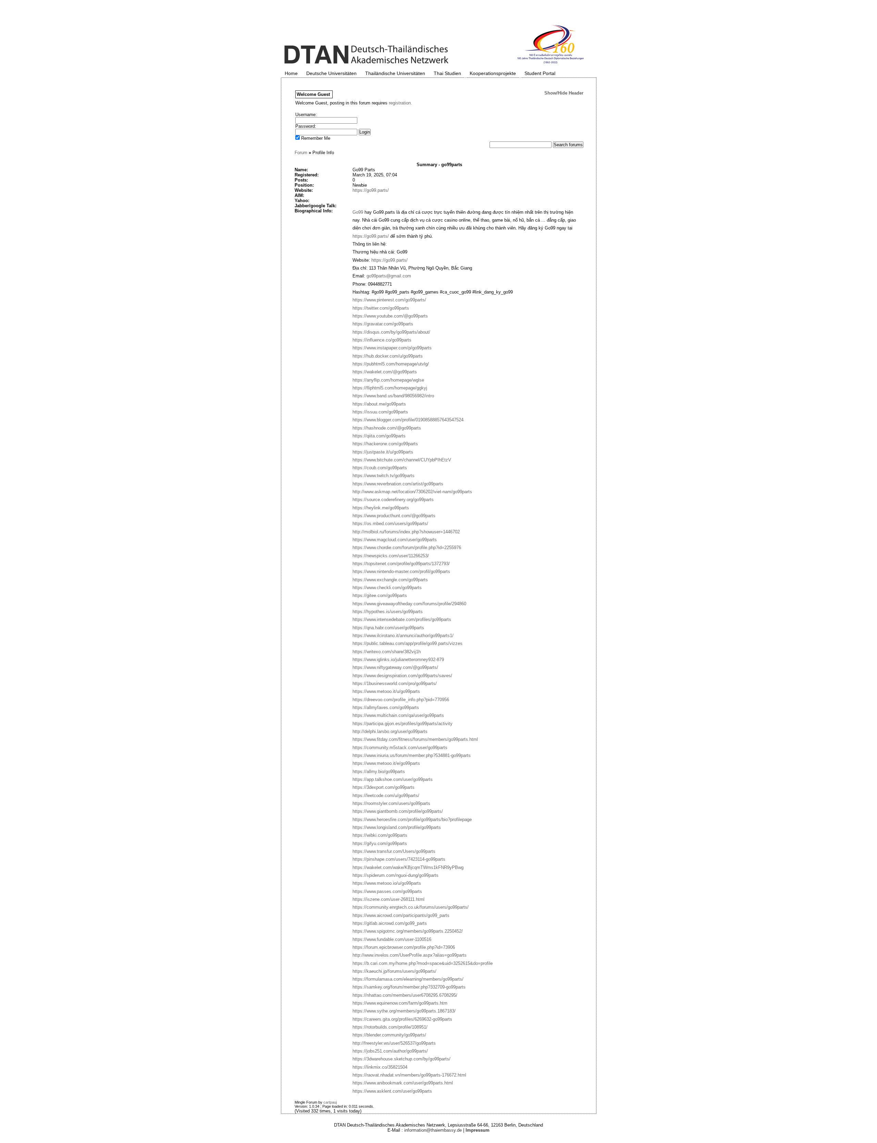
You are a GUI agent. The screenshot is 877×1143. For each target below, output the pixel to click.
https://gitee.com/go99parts (380, 595)
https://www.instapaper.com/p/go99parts (392, 347)
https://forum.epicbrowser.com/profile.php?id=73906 (404, 947)
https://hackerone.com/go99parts (385, 443)
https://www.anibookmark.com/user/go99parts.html (403, 1082)
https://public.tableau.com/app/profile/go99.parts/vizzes (407, 643)
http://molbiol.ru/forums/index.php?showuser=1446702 (406, 531)
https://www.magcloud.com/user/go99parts (395, 539)
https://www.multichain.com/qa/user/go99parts (398, 715)
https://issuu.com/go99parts (380, 411)
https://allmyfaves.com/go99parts (386, 707)
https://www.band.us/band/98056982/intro (393, 395)
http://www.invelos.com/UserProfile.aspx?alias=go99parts (410, 955)
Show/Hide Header (563, 93)
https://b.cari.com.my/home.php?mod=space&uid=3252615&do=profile (423, 963)
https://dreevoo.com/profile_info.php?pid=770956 (401, 699)
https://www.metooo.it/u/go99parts (386, 691)
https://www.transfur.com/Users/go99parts (394, 851)
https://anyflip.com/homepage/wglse (388, 380)
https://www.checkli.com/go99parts (387, 587)
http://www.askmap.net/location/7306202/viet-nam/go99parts (412, 491)
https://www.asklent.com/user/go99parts (392, 1091)
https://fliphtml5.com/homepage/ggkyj (390, 387)
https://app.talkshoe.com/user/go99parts (393, 779)
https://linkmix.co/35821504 (380, 1067)
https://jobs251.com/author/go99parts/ (390, 1051)
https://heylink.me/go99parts (381, 507)
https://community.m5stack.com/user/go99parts (400, 747)
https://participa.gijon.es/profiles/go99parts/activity (403, 723)
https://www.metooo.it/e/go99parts (386, 763)
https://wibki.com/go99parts (380, 835)
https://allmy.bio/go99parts (379, 771)
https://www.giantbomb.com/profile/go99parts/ (398, 811)
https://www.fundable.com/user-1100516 (392, 939)
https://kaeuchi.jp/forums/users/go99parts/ (394, 971)
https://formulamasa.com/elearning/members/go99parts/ (408, 979)
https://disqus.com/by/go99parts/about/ (391, 332)
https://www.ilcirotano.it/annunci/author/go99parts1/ (403, 635)
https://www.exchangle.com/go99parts (390, 579)
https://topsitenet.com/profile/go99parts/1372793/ (401, 563)
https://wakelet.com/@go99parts (385, 371)
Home (291, 73)
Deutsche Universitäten (331, 73)
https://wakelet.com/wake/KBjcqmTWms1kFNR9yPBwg (408, 867)
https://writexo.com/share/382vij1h (387, 651)
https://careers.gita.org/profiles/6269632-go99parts (402, 1019)
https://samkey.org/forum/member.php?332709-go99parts (409, 987)
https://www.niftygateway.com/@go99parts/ (395, 667)
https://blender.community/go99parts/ (389, 1035)
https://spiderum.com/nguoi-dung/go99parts (395, 875)
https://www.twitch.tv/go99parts (384, 475)
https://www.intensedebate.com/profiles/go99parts (402, 619)
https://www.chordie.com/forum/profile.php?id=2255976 (407, 547)
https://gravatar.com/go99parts (383, 323)
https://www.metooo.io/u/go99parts (387, 883)
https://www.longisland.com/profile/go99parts (397, 827)
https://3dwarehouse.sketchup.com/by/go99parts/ (401, 1058)
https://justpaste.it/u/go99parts (383, 452)
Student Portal (539, 73)
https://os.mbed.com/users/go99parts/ (390, 523)
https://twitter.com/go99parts (381, 308)
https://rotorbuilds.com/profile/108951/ (390, 1027)
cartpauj (330, 1102)
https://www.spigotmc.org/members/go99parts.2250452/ (408, 931)
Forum (301, 152)
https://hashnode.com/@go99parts (387, 428)
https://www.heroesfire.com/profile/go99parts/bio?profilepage (412, 819)
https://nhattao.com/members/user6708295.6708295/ (405, 995)
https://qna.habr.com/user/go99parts (388, 627)
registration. (400, 102)
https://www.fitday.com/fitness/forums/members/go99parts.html (415, 739)
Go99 (358, 212)
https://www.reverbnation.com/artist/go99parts (398, 483)
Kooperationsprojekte (493, 73)
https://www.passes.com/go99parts (387, 891)
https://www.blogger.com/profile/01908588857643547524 (408, 419)
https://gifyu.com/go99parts (380, 843)
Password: (305, 126)
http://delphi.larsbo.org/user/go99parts (390, 731)
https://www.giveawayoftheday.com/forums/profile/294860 (409, 603)
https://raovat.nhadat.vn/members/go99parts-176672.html (409, 1075)
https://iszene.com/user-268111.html (388, 899)
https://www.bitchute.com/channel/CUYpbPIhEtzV (402, 459)
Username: (306, 114)
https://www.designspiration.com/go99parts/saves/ (402, 675)
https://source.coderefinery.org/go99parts (393, 499)
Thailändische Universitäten (395, 73)
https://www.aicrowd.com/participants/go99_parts (401, 915)
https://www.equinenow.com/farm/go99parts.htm (400, 1003)
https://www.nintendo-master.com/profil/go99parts (401, 571)
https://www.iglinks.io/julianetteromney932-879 (398, 659)
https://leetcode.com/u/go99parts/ (386, 795)
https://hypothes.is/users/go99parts (388, 611)
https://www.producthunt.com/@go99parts (394, 515)
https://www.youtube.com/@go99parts (390, 316)
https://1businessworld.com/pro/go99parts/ (395, 683)
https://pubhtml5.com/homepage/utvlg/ (391, 363)
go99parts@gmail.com (389, 275)
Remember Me (315, 138)
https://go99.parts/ (371, 190)
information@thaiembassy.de (433, 1130)
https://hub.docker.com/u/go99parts (388, 356)
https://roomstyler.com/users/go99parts (391, 803)
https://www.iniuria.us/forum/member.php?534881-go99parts (412, 755)
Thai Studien (447, 73)
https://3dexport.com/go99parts (384, 787)
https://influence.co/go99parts (382, 340)
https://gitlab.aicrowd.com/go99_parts (390, 923)
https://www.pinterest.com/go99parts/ (389, 299)
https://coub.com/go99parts (380, 467)
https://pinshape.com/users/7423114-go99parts (399, 859)
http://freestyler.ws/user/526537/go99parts (394, 1043)
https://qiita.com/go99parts (379, 435)
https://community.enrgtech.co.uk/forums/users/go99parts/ (411, 907)
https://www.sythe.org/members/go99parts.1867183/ (404, 1011)
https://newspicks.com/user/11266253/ (391, 555)
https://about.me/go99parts (379, 404)
